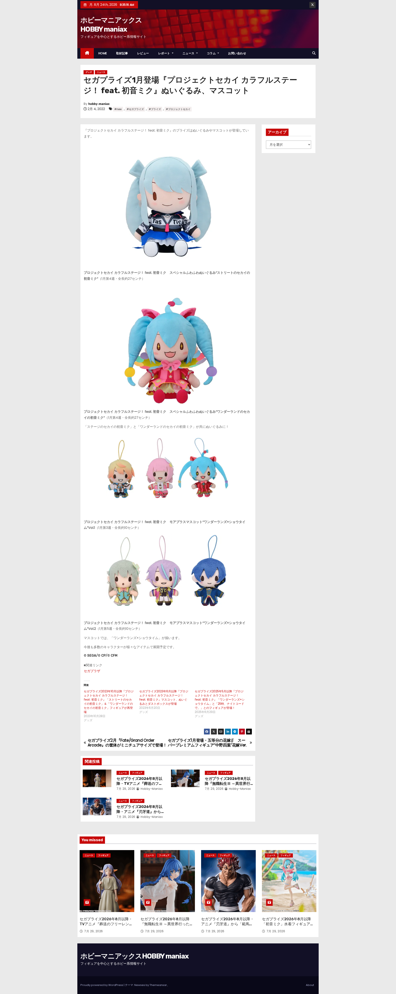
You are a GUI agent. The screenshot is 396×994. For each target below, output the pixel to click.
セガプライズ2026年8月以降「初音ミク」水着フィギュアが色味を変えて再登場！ (288, 924)
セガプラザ (92, 671)
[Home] (87, 53)
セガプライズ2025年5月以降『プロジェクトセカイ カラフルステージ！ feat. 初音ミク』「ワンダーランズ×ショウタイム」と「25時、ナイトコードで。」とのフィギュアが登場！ (220, 699)
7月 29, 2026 (126, 789)
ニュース (189, 53)
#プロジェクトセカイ (178, 109)
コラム (212, 53)
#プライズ (155, 109)
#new (118, 109)
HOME (102, 53)
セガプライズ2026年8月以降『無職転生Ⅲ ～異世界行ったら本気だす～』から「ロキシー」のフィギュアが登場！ (166, 926)
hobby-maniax (99, 104)
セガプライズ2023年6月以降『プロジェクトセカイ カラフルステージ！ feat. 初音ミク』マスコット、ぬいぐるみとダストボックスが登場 (163, 697)
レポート (164, 53)
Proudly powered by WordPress (102, 985)
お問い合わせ (237, 53)
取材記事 (122, 53)
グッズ (89, 72)
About (310, 985)
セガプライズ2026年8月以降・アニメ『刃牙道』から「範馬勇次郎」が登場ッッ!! (140, 811)
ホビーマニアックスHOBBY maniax (134, 956)
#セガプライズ (135, 109)
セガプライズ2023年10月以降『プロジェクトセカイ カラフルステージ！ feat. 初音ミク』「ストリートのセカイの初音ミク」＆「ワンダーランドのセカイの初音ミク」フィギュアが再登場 (109, 701)
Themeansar (158, 985)
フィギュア (137, 772)
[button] (314, 53)
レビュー (143, 53)
